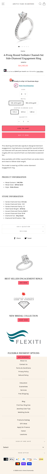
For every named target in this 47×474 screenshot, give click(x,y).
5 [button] (26, 46)
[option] (23, 26)
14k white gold (16, 103)
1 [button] (19, 46)
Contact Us (23, 364)
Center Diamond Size (23, 108)
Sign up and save (23, 441)
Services (23, 390)
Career (23, 431)
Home (23, 51)
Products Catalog (23, 420)
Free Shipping (23, 394)
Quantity (23, 117)
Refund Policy (23, 375)
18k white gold (31, 103)
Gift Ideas (23, 423)
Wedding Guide (23, 412)
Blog (23, 401)
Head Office (23, 453)
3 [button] (23, 46)
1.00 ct (32, 112)
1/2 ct (15, 112)
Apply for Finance (23, 427)
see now (23, 282)
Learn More (40, 71)
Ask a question (23, 226)
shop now (23, 320)
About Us (23, 361)
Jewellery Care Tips (23, 409)
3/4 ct (23, 112)
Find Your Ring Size (23, 405)
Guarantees (23, 386)
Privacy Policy (23, 371)
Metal (23, 99)
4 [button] (24, 46)
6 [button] (28, 46)
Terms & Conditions (23, 368)
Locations (23, 434)
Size (23, 89)
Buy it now (23, 135)
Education (23, 383)
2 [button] (21, 46)
